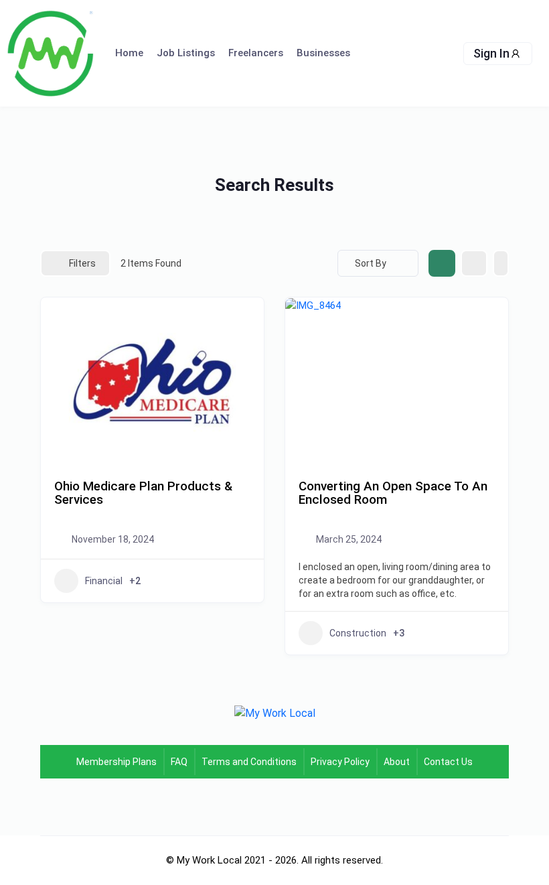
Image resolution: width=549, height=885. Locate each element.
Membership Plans (116, 761)
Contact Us (448, 761)
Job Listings (186, 53)
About (397, 761)
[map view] (501, 263)
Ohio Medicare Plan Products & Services (143, 493)
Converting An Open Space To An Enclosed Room (393, 493)
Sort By (370, 263)
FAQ (179, 761)
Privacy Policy (340, 761)
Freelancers (255, 53)
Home (129, 53)
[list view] (474, 263)
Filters (82, 263)
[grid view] (441, 263)
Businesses (323, 53)
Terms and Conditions (249, 761)
